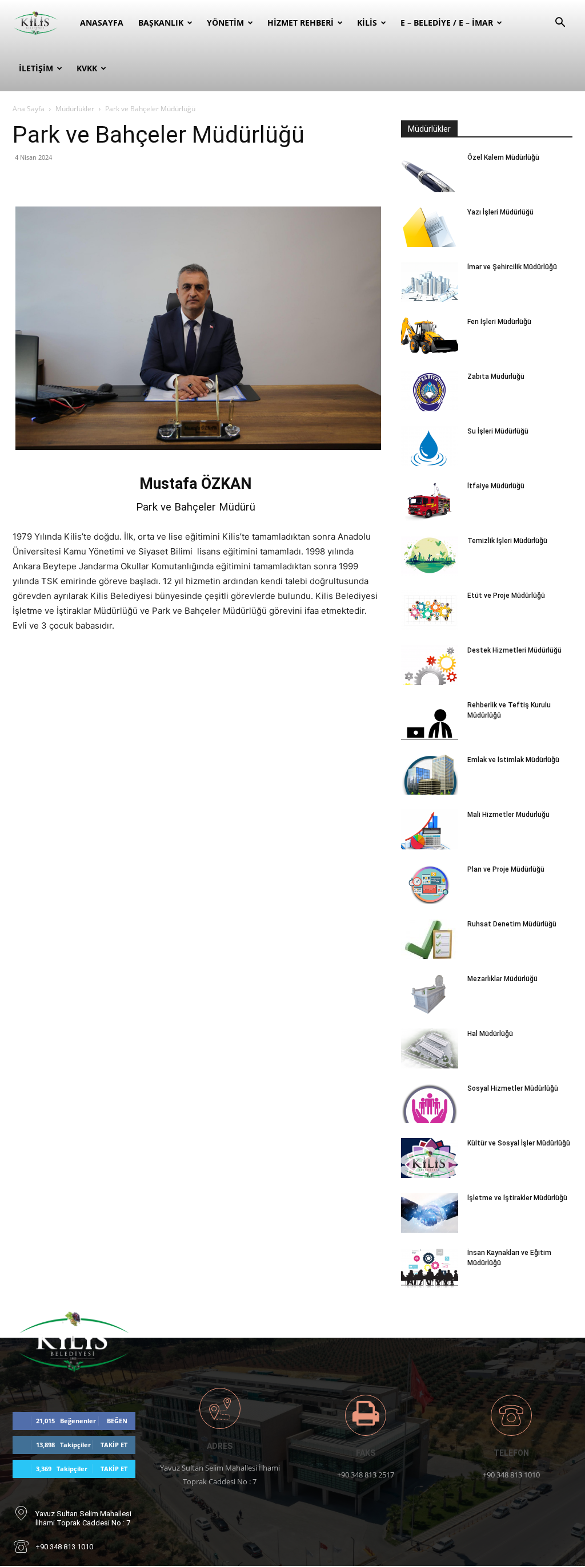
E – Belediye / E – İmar (446, 22)
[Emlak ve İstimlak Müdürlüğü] (429, 775)
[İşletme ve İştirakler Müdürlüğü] (429, 1213)
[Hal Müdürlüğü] (429, 1048)
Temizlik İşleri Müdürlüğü (507, 541)
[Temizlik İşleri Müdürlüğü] (429, 556)
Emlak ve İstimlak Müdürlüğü (513, 760)
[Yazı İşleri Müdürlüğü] (429, 227)
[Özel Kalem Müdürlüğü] (429, 172)
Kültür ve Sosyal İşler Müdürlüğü (518, 1143)
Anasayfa (101, 22)
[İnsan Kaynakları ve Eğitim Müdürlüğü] (429, 1267)
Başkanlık (160, 22)
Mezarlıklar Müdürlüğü (502, 979)
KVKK (87, 68)
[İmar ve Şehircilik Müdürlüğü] (429, 282)
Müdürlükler (74, 109)
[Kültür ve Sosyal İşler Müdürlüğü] (429, 1158)
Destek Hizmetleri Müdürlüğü (514, 650)
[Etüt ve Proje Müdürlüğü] (429, 610)
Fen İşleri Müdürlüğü (499, 322)
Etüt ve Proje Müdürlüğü (506, 596)
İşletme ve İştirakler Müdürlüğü (517, 1198)
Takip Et (114, 1444)
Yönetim (225, 22)
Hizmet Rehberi (300, 22)
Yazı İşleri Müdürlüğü (500, 212)
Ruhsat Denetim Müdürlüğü (511, 924)
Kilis (367, 22)
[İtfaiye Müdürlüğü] (429, 501)
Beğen (117, 1420)
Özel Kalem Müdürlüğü (503, 157)
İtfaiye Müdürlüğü (495, 486)
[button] (560, 23)
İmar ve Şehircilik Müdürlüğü (512, 267)
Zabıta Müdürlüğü (495, 376)
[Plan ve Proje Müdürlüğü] (429, 884)
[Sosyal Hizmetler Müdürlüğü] (429, 1103)
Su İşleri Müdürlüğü (497, 431)
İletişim (36, 68)
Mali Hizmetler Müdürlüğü (508, 815)
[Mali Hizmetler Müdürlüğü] (429, 829)
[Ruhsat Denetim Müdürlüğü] (429, 939)
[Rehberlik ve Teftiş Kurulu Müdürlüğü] (429, 720)
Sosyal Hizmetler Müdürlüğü (512, 1088)
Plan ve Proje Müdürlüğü (505, 869)
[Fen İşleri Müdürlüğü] (429, 337)
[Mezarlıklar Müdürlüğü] (429, 994)
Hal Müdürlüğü (490, 1034)
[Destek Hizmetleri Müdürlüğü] (429, 665)
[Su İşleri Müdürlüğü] (429, 446)
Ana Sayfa (29, 109)
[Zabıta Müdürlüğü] (429, 391)
